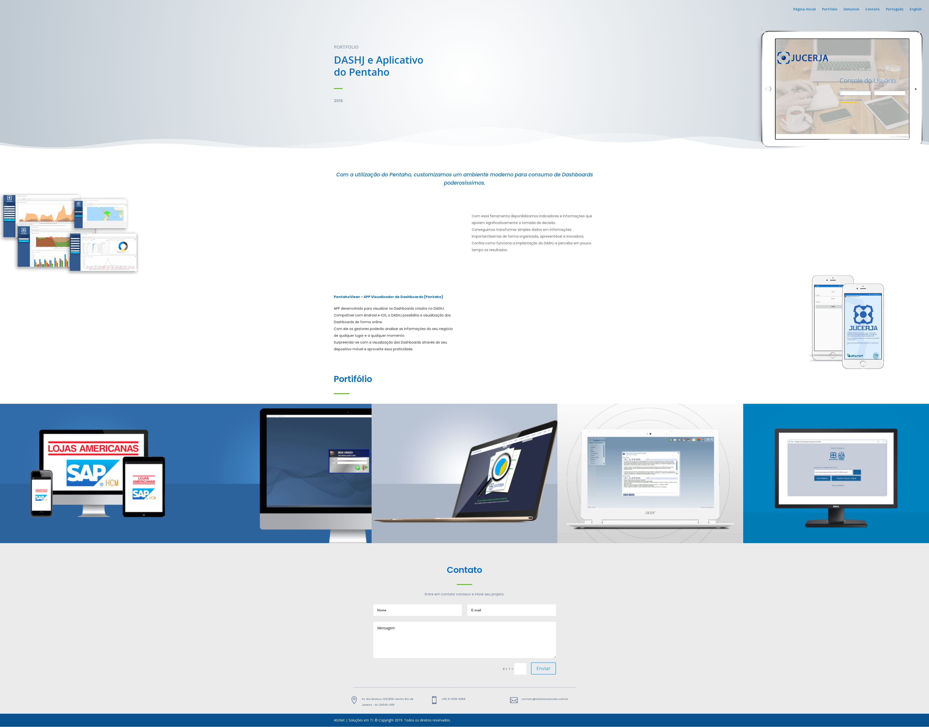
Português (894, 9)
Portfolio (829, 9)
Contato (872, 9)
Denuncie (851, 9)
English (916, 9)
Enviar (543, 668)
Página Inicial (804, 9)
